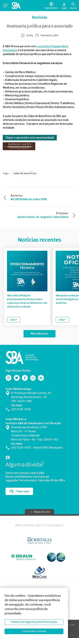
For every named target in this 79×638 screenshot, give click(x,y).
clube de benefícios (25, 173)
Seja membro (51, 8)
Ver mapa (16, 405)
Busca (73, 8)
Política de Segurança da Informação (34, 622)
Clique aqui (22, 491)
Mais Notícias (39, 333)
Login (64, 8)
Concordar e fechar (34, 631)
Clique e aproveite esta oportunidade (29, 137)
